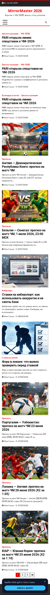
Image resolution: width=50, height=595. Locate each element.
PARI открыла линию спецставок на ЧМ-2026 (19, 101)
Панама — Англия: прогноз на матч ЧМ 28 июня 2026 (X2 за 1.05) (23, 490)
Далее (32, 575)
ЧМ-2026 (25, 33)
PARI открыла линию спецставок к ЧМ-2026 (18, 39)
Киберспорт (7, 290)
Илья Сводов (9, 56)
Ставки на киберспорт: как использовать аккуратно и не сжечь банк (22, 298)
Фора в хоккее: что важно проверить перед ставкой (20, 363)
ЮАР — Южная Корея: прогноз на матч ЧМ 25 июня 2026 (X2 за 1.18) (23, 554)
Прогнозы (6, 159)
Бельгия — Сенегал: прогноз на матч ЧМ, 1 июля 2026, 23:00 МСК (23, 233)
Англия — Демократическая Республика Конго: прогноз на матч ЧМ (23, 166)
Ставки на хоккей (10, 357)
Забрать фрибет (25, 588)
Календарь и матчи (10, 95)
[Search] (46, 22)
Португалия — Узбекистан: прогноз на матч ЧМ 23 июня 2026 (22, 426)
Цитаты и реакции (10, 33)
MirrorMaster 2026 (25, 10)
